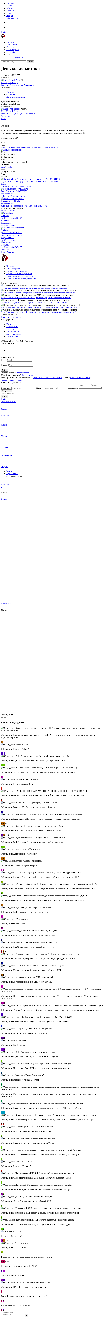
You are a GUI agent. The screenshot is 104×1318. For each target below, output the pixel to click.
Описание (5, 116)
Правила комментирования (19, 273)
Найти (30, 62)
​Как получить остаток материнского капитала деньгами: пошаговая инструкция (38, 293)
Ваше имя (5, 388)
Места (9, 6)
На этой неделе (13, 52)
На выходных (12, 49)
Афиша (9, 8)
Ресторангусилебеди (31, 147)
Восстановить (22, 373)
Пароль (4, 365)
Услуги (9, 13)
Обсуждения (12, 18)
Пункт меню (12, 473)
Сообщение (72, 388)
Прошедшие (17, 57)
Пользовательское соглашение (20, 276)
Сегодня (10, 47)
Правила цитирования (16, 271)
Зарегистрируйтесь (30, 375)
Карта (3, 118)
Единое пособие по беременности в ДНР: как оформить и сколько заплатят (36, 297)
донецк (4, 147)
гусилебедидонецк (50, 147)
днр (10, 147)
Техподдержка (13, 268)
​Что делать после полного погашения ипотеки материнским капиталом (34, 288)
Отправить (6, 391)
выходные (17, 147)
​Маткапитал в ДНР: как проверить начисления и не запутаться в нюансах (35, 302)
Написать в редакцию (11, 317)
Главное (10, 42)
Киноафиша (12, 45)
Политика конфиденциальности (21, 278)
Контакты (11, 266)
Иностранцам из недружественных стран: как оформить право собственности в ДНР (40, 307)
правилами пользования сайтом (47, 377)
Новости (10, 10)
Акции (9, 15)
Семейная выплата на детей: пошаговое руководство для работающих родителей (38, 312)
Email (3, 360)
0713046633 (6, 167)
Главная (10, 3)
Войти (4, 32)
